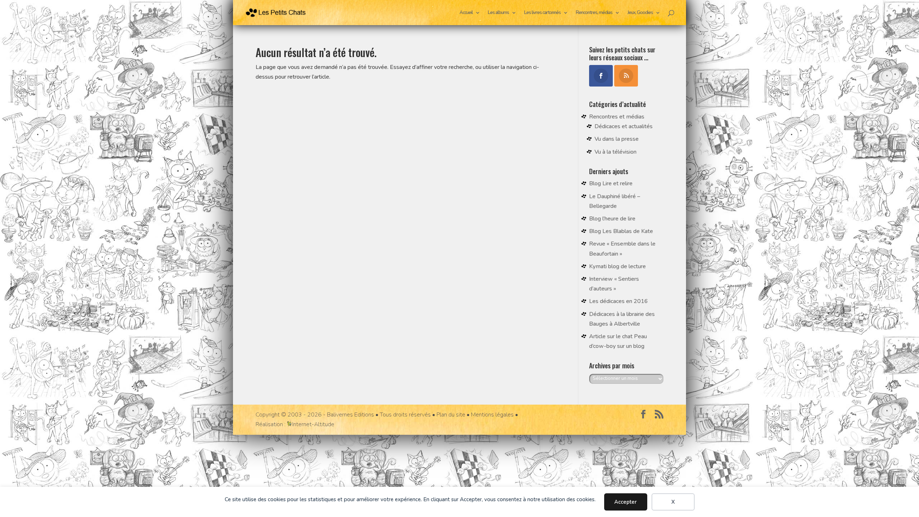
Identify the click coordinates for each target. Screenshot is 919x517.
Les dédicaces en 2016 (618, 301)
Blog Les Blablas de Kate (621, 231)
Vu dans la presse (616, 139)
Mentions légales (492, 415)
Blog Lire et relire (611, 183)
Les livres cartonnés (542, 13)
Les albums (498, 13)
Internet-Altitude (313, 424)
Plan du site (451, 415)
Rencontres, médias (594, 13)
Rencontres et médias (616, 117)
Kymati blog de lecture (617, 266)
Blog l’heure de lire (612, 219)
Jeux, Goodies (640, 13)
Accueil (466, 13)
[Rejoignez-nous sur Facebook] (643, 415)
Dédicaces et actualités (623, 126)
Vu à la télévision (615, 152)
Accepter (625, 502)
